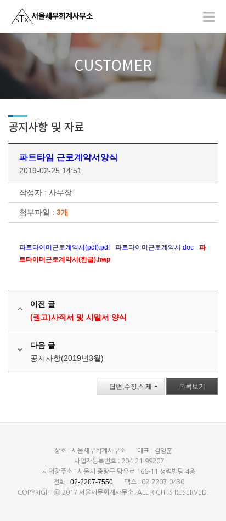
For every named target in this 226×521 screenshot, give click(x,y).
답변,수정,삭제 (130, 386)
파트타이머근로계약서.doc (154, 247)
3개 (62, 212)
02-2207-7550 (91, 482)
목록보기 (192, 386)
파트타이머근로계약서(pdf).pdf (64, 247)
